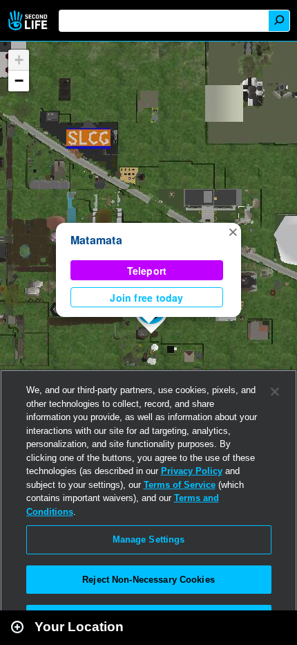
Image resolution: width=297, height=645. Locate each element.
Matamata (96, 240)
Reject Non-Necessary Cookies (148, 579)
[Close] (275, 391)
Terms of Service (179, 485)
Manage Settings (149, 539)
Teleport (147, 271)
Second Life (29, 20)
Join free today (146, 298)
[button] (232, 231)
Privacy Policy (191, 471)
